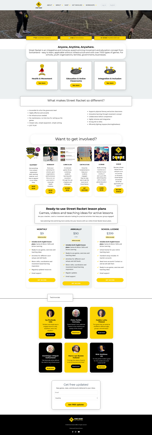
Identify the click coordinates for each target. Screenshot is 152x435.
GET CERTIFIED (84, 189)
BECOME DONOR (118, 191)
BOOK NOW (50, 191)
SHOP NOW (33, 187)
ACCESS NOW (67, 189)
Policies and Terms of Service (76, 428)
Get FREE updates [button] (76, 404)
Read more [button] (50, 334)
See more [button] (42, 83)
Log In (104, 5)
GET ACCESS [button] (42, 280)
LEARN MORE (101, 189)
